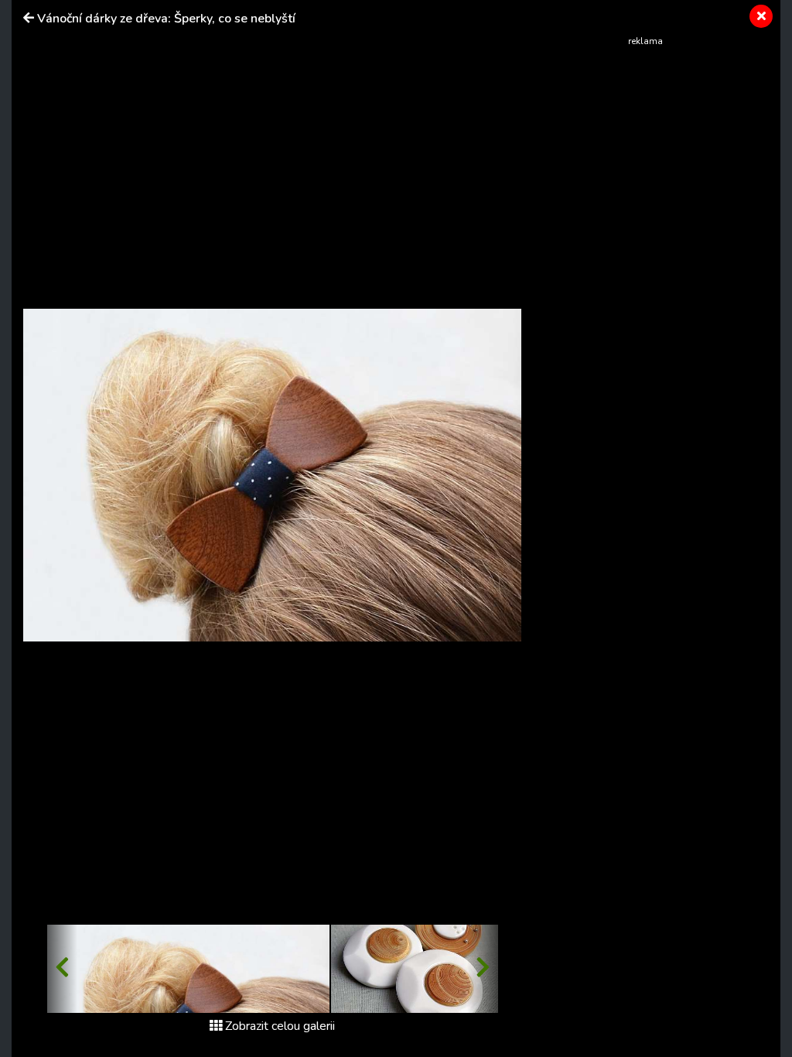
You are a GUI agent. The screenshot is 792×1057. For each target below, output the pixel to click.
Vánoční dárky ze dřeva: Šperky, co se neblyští (166, 18)
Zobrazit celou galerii (280, 1026)
